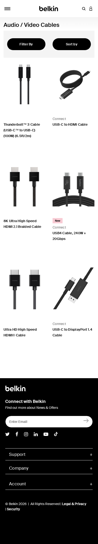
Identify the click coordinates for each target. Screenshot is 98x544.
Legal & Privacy (74, 504)
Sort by (72, 44)
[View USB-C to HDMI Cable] (73, 83)
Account (17, 484)
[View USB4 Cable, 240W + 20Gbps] (73, 185)
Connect (59, 119)
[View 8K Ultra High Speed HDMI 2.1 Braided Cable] (24, 185)
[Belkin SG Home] (49, 8)
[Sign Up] (86, 420)
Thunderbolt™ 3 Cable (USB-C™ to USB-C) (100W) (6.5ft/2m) (22, 130)
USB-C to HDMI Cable (70, 124)
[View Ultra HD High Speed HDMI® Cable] (24, 288)
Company (18, 468)
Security (13, 509)
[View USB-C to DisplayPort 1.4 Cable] (73, 288)
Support (17, 454)
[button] (83, 8)
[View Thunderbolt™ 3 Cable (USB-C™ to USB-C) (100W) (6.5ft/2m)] (24, 83)
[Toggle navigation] (7, 8)
